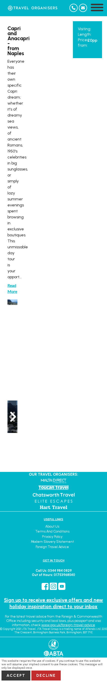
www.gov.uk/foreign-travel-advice (68, 625)
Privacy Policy (52, 537)
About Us (52, 526)
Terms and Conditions (52, 531)
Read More (12, 288)
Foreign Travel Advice (52, 547)
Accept (15, 675)
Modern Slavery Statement (52, 542)
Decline (46, 675)
